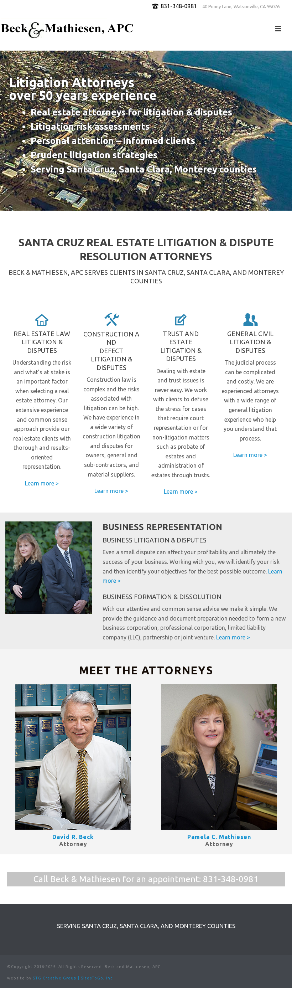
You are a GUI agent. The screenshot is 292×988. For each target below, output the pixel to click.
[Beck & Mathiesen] (68, 29)
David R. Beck (73, 837)
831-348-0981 (231, 879)
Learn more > (42, 483)
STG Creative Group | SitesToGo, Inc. (73, 978)
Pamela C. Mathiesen (219, 837)
